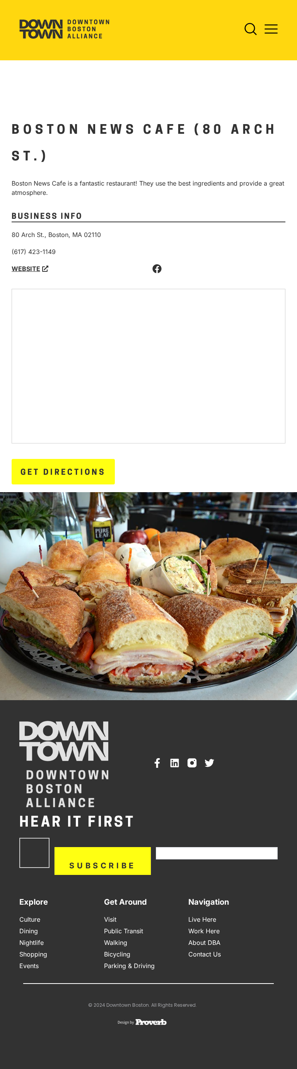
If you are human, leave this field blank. (213, 843)
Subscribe (102, 865)
